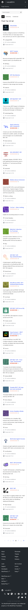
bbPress (4, 581)
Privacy (3, 559)
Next (14, 543)
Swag (17, 571)
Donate (17, 569)
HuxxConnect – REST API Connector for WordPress (16, 333)
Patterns (17, 559)
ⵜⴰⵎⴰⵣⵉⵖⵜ (8, 590)
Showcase (17, 551)
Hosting (3, 556)
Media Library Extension (17, 180)
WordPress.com (6, 576)
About (3, 551)
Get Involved (18, 564)
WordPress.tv (5, 571)
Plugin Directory (5, 6)
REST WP (13, 488)
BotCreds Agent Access (17, 439)
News (2, 554)
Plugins (16, 556)
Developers (4, 569)
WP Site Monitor (15, 75)
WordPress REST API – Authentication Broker (17, 283)
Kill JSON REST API (16, 152)
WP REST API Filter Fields (14, 516)
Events (16, 566)
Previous (5, 540)
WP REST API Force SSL (17, 308)
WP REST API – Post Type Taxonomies (16, 360)
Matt (3, 578)
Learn (2, 564)
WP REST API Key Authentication (16, 255)
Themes (17, 554)
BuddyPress (5, 584)
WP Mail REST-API (15, 99)
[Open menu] (25, 2)
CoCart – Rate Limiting (17, 207)
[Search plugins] (20, 12)
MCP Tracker (14, 51)
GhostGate (13, 25)
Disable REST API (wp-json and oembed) (17, 388)
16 (23, 540)
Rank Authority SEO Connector (14, 125)
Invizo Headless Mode (16, 411)
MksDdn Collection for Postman (16, 230)
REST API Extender (16, 462)
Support (3, 566)
